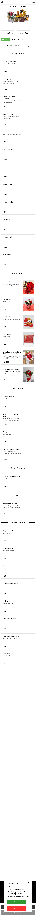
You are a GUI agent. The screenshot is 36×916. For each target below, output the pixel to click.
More (23, 39)
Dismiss (16, 908)
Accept (16, 902)
